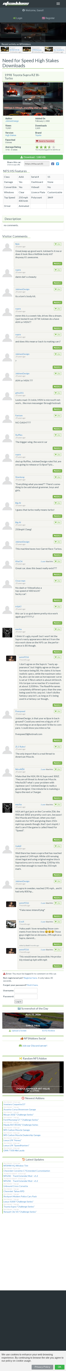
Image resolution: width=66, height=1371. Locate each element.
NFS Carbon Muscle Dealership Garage (22, 1135)
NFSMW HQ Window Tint (16, 1165)
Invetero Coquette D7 (14, 1104)
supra (18, 269)
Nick (17, 244)
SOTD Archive (48, 1030)
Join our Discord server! (34, 1045)
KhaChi (18, 561)
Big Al (18, 503)
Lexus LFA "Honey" (12, 1140)
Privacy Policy (42, 1367)
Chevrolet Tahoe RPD (14, 1191)
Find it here (32, 985)
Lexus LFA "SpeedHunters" (16, 1145)
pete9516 (24, 657)
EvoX (21, 921)
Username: (8, 990)
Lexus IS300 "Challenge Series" (18, 1201)
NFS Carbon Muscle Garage (17, 1130)
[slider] (45, 147)
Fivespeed (20, 711)
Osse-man (20, 580)
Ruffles (18, 435)
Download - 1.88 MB (35, 157)
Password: (8, 996)
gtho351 (19, 393)
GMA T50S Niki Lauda (14, 1150)
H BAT (18, 606)
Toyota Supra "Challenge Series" (19, 1206)
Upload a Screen (18, 1030)
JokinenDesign (12, 121)
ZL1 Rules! (20, 746)
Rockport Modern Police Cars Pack (20, 1196)
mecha (18, 629)
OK (59, 1367)
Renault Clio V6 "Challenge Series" (20, 1211)
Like (58, 244)
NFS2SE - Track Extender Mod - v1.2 (21, 1176)
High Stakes (10, 135)
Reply (58, 264)
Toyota (38, 135)
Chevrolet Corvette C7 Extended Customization (27, 1170)
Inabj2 (18, 846)
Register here (30, 978)
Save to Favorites (46, 141)
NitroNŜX (20, 769)
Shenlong (19, 477)
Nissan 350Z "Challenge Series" (19, 1114)
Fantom (19, 415)
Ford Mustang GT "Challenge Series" (21, 1119)
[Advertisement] (33, 1254)
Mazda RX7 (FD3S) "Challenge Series (21, 1124)
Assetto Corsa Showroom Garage (20, 1109)
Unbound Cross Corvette (16, 1186)
